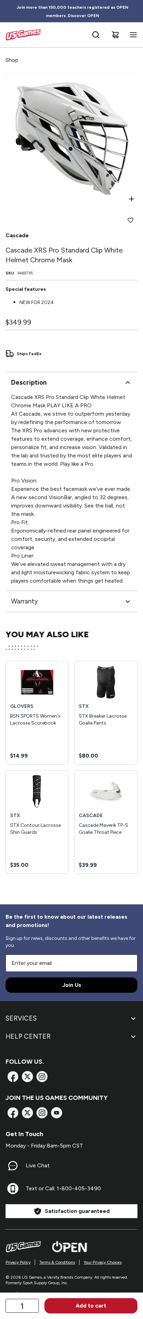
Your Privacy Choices (102, 1262)
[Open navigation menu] (131, 35)
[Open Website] (70, 1246)
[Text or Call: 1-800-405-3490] (13, 1188)
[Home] (23, 34)
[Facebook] (13, 1076)
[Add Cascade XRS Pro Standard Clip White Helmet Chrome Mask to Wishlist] (130, 220)
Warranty (24, 601)
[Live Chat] (13, 1165)
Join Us (71, 985)
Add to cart (91, 1305)
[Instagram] (42, 1076)
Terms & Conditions (57, 1262)
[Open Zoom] (131, 199)
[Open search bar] (95, 35)
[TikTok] (56, 1112)
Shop (12, 60)
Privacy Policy (18, 1262)
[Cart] (115, 35)
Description (29, 382)
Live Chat (38, 1165)
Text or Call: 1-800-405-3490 (63, 1188)
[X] (27, 1076)
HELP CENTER (28, 1036)
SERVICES (21, 1018)
